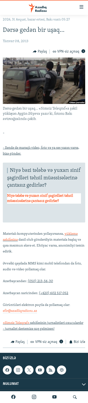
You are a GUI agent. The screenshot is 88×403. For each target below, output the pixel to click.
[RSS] (50, 370)
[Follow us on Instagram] (18, 370)
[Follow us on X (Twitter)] (29, 370)
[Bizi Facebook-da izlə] (13, 397)
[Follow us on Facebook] (7, 370)
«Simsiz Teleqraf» (16, 323)
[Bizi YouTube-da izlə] (54, 397)
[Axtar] (75, 397)
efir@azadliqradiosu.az (20, 311)
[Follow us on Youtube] (39, 370)
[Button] (40, 52)
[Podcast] (61, 370)
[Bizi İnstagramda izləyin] (34, 397)
